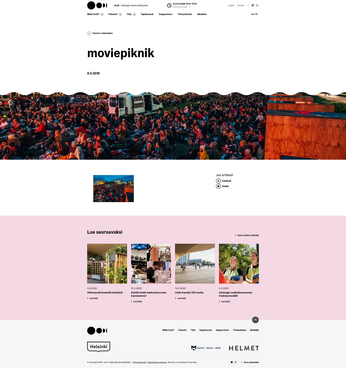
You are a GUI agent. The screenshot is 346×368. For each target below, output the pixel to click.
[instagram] (257, 6)
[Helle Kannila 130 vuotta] (195, 264)
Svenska (240, 5)
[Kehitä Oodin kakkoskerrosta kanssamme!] (151, 264)
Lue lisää (94, 298)
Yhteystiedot (185, 14)
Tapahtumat (147, 14)
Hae (253, 14)
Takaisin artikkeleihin (102, 33)
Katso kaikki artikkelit (248, 235)
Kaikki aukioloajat (180, 7)
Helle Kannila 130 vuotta (189, 292)
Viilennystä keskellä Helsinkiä (105, 292)
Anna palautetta (251, 362)
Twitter (225, 186)
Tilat (129, 14)
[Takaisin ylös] (255, 320)
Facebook (226, 180)
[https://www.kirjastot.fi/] (206, 348)
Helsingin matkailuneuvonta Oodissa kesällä (235, 294)
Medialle (202, 14)
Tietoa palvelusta (139, 362)
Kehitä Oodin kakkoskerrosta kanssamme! (148, 294)
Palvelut (113, 14)
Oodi (97, 5)
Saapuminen (165, 14)
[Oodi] (97, 330)
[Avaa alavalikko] (101, 14)
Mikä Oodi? (93, 14)
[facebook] (253, 6)
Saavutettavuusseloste (157, 362)
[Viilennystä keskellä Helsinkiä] (107, 264)
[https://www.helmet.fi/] (244, 348)
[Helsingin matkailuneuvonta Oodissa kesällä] (239, 264)
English (231, 5)
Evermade (192, 362)
